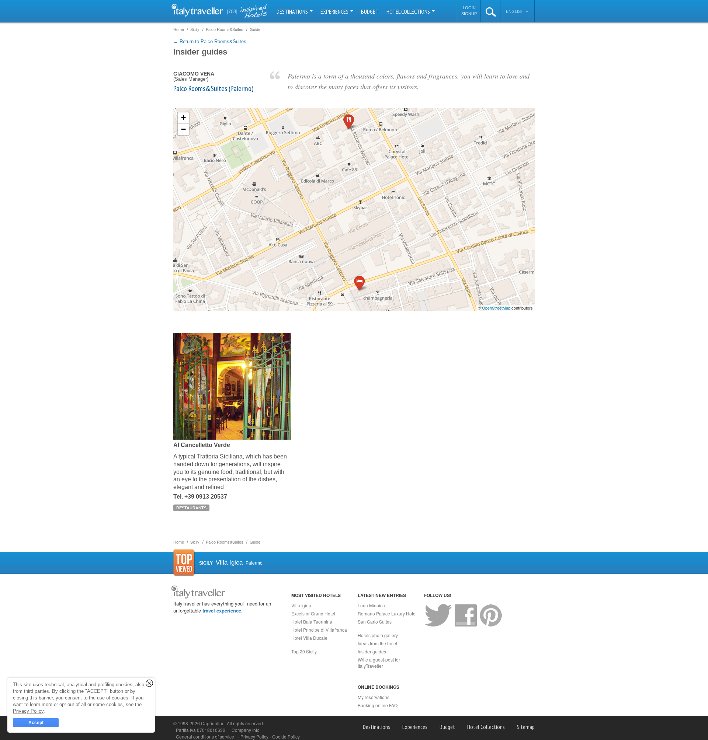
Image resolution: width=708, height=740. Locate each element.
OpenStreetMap (496, 308)
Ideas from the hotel (377, 643)
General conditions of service (205, 736)
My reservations (373, 697)
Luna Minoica (371, 605)
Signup (469, 13)
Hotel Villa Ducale (309, 638)
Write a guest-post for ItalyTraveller (379, 662)
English (515, 11)
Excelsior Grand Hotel (313, 613)
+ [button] (183, 117)
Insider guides (372, 651)
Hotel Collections (408, 11)
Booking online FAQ (378, 705)
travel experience (221, 610)
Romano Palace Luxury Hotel (387, 613)
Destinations (293, 11)
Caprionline (213, 723)
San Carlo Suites (375, 621)
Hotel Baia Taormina (311, 621)
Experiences (335, 11)
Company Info (246, 730)
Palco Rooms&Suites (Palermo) (213, 88)
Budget (370, 11)
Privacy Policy (255, 736)
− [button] (183, 129)
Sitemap (526, 726)
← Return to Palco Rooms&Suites (209, 41)
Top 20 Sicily (304, 651)
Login (469, 8)
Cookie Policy (286, 736)
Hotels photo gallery (378, 635)
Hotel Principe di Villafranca (319, 629)
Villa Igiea (301, 605)
